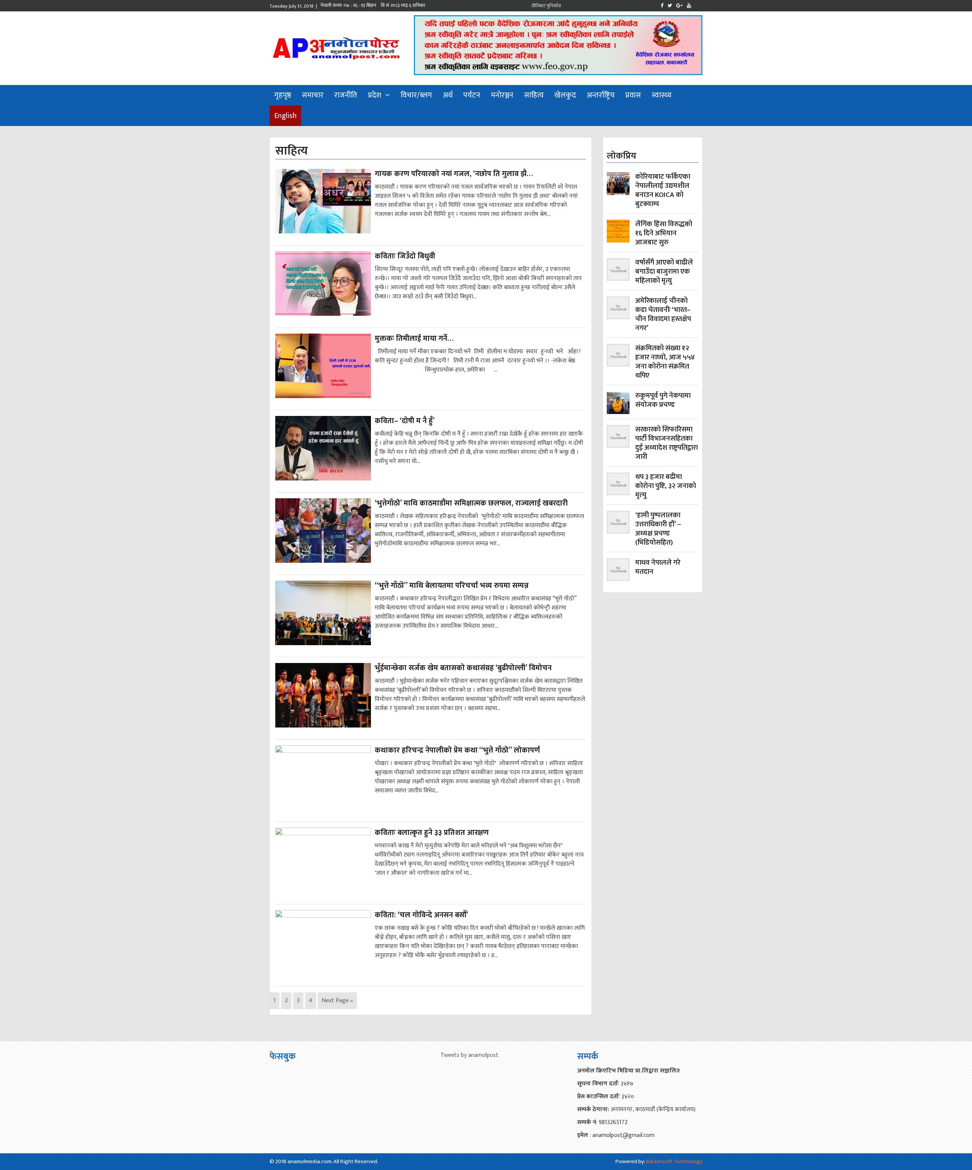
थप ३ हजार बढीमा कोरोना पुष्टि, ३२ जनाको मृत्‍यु (665, 486)
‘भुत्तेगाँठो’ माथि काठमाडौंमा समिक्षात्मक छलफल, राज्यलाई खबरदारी (471, 503)
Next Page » (337, 1000)
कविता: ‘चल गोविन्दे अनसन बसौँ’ (421, 915)
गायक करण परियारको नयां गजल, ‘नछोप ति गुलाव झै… (454, 173)
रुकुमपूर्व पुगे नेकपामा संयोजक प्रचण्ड (663, 401)
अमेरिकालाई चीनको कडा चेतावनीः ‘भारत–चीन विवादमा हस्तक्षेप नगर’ (663, 314)
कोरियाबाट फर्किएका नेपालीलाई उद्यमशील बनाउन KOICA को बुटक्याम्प (662, 190)
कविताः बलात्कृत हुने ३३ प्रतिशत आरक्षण (432, 832)
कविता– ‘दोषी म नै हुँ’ (405, 420)
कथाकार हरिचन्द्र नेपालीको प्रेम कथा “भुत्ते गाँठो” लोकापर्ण (457, 750)
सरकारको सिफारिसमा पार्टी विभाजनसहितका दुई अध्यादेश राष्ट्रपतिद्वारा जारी (666, 443)
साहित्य (534, 95)
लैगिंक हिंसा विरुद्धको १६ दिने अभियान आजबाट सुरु (663, 233)
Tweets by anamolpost (469, 1055)
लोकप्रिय (621, 156)
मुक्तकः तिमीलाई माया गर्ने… (414, 338)
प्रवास (633, 95)
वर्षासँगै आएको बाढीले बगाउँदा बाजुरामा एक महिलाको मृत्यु (664, 271)
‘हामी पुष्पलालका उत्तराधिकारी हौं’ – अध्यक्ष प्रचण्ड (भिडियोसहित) (658, 529)
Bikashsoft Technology (674, 1161)
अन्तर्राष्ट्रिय (601, 95)
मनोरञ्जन (502, 95)
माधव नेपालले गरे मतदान (657, 568)
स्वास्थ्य (662, 95)
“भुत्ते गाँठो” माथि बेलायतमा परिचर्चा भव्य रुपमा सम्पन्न (452, 585)
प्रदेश (374, 95)
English (285, 115)
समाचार (312, 95)
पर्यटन (471, 95)
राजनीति (345, 95)
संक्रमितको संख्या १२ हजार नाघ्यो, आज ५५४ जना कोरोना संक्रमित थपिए (665, 362)
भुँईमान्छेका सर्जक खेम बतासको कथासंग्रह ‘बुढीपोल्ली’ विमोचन (463, 667)
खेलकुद (565, 95)
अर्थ (448, 95)
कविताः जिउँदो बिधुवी (405, 256)
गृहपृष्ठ (282, 95)
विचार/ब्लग (416, 95)
